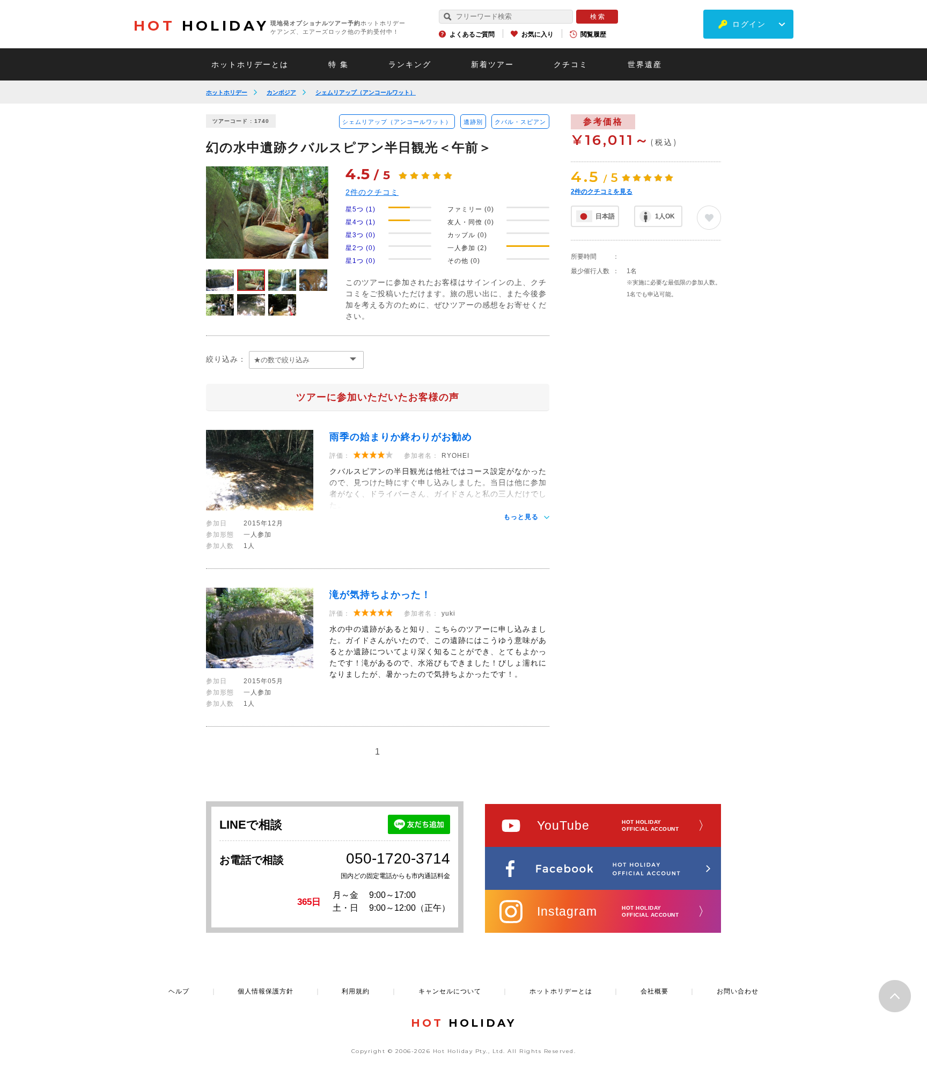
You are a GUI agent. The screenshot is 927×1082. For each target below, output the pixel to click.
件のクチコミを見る (601, 191)
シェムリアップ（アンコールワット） (365, 92)
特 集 (338, 64)
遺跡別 (473, 122)
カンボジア (281, 92)
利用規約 (356, 991)
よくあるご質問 (472, 34)
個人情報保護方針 (265, 991)
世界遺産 (645, 64)
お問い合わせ (738, 991)
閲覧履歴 (593, 34)
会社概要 (654, 991)
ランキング (409, 64)
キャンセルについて (449, 991)
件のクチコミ (372, 192)
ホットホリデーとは (250, 64)
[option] (267, 212)
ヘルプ (178, 991)
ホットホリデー (226, 92)
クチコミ (571, 64)
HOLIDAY (201, 25)
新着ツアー (492, 64)
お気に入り (537, 34)
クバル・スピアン (520, 122)
